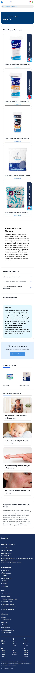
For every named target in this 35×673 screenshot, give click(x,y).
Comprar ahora (16, 354)
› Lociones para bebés (7, 609)
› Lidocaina (4, 583)
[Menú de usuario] (2, 2)
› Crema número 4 (6, 594)
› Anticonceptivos (6, 578)
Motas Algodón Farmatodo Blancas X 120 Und (17, 175)
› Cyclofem (4, 581)
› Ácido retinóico (6, 573)
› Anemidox (4, 586)
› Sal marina (4, 625)
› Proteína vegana (6, 620)
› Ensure (3, 617)
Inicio (4, 16)
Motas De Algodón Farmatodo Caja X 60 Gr (16, 212)
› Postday (4, 576)
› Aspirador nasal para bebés (9, 599)
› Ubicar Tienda (5, 548)
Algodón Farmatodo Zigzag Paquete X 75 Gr (17, 101)
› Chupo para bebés (6, 601)
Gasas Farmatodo (24, 385)
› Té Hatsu (4, 622)
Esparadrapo (6, 385)
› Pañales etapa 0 (6, 596)
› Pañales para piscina (7, 604)
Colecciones (10, 16)
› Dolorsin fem (5, 570)
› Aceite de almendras (7, 630)
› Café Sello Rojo (6, 633)
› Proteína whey (5, 627)
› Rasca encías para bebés (8, 607)
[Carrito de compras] (33, 2)
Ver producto (17, 67)
